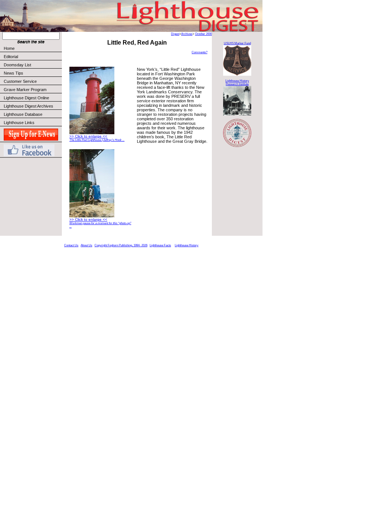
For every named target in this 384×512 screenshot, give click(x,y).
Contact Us (71, 245)
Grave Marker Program (25, 89)
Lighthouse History (186, 245)
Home (9, 48)
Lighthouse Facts (160, 245)
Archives (186, 34)
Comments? (199, 52)
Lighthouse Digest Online (26, 98)
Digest (175, 34)
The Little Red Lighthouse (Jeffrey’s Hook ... (96, 140)
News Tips (13, 73)
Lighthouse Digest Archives (28, 106)
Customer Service (20, 81)
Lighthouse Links (19, 122)
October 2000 (203, 34)
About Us (86, 245)
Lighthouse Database (23, 114)
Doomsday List (17, 65)
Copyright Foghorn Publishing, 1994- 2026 (120, 245)
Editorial (11, 56)
